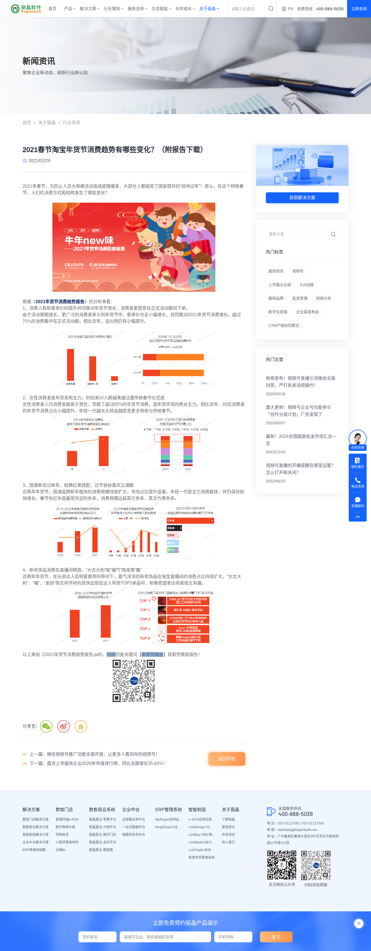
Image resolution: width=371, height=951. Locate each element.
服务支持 (136, 8)
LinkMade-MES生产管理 (202, 842)
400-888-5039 (295, 814)
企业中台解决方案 (36, 842)
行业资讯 (71, 122)
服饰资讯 (276, 271)
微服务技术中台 (133, 835)
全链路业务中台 (133, 819)
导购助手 (62, 835)
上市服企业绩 (279, 285)
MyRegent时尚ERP (169, 819)
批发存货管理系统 (201, 857)
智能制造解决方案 (36, 835)
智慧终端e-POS (67, 819)
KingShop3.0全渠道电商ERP (169, 827)
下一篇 (98, 763)
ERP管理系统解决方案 (36, 850)
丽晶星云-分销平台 (102, 827)
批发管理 (299, 298)
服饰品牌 (276, 298)
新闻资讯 (228, 827)
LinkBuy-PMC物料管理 (202, 835)
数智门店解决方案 (36, 819)
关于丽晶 (207, 8)
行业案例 (112, 8)
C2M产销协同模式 (283, 325)
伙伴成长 (183, 8)
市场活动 (228, 835)
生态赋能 (160, 8)
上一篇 (95, 754)
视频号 (298, 271)
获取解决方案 (302, 197)
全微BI (60, 850)
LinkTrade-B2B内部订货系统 (202, 850)
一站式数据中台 (133, 827)
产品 (68, 8)
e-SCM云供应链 (200, 819)
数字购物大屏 (65, 827)
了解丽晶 (228, 819)
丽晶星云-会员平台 (102, 842)
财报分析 (323, 298)
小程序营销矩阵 (67, 842)
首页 (52, 8)
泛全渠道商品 (307, 312)
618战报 (307, 285)
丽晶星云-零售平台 (102, 819)
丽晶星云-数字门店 (102, 835)
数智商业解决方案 (36, 827)
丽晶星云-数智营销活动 (103, 850)
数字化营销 (277, 312)
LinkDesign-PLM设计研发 (202, 827)
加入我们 (228, 842)
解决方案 (88, 8)
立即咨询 (359, 9)
